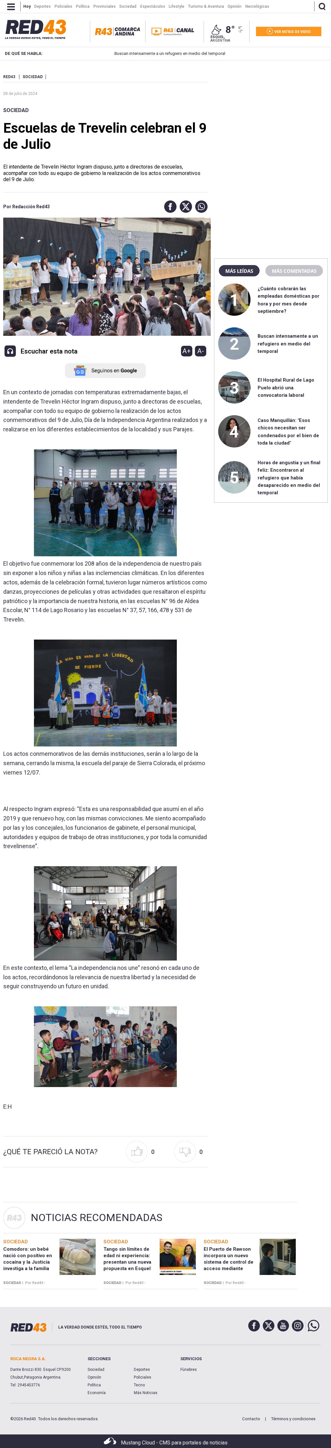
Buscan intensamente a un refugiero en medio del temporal (140, 53)
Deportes (142, 1369)
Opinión (94, 1377)
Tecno (139, 1385)
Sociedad (16, 110)
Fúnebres (188, 1369)
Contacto (251, 1418)
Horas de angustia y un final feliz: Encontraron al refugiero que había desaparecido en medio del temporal (289, 478)
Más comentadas (294, 271)
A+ (186, 351)
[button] (168, 206)
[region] (270, 114)
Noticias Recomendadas (96, 1217)
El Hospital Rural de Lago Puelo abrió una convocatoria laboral (286, 387)
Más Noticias (145, 1393)
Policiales (142, 1377)
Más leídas (239, 271)
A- (200, 351)
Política (94, 1385)
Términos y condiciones (293, 1418)
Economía (97, 1393)
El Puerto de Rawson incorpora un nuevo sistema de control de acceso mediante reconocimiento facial (229, 1262)
